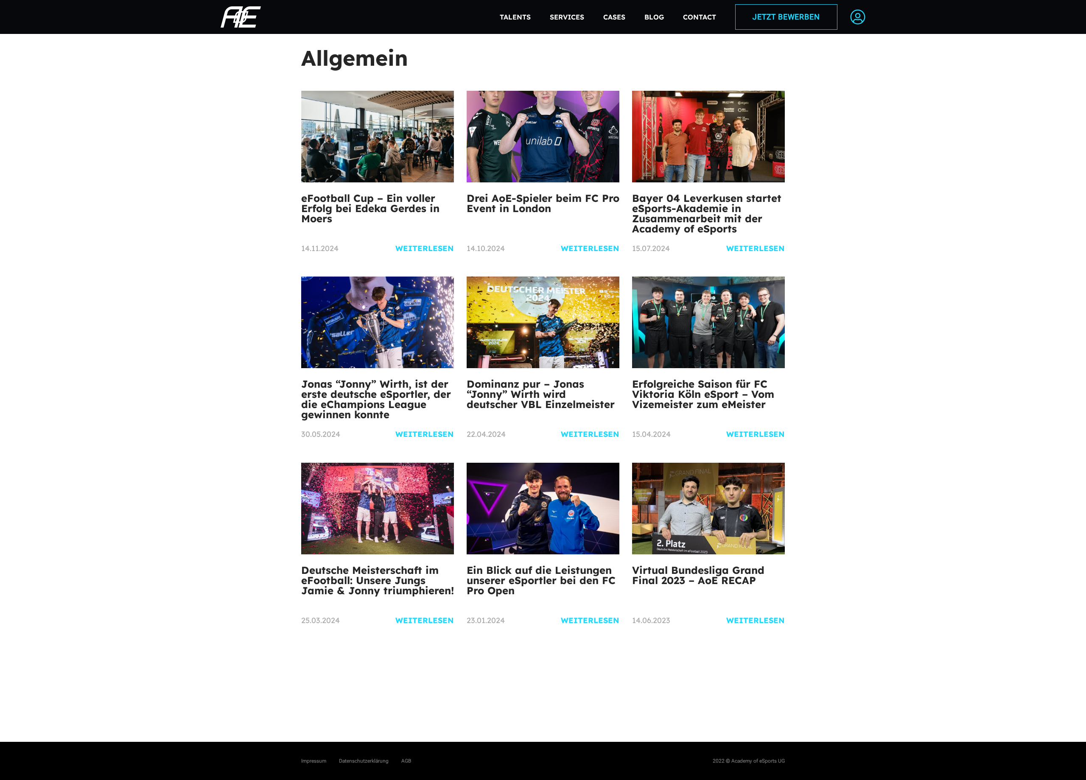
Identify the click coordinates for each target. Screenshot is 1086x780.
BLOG (654, 17)
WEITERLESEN (424, 248)
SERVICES (567, 17)
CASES (614, 17)
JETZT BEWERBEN (786, 16)
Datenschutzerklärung (364, 761)
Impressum (313, 761)
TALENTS (515, 17)
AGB (406, 761)
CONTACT (699, 17)
